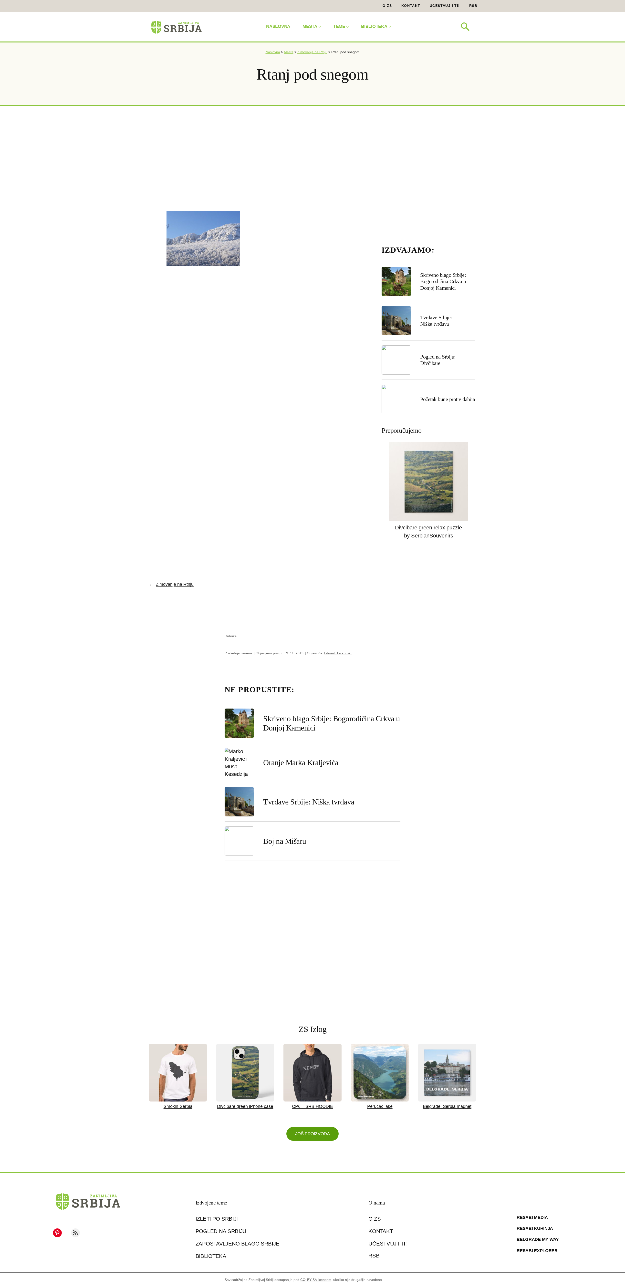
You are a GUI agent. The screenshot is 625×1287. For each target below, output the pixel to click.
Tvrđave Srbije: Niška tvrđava (436, 320)
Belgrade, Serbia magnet (447, 1106)
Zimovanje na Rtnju (175, 584)
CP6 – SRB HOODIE (312, 1106)
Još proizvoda (312, 1133)
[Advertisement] (312, 157)
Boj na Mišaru (284, 841)
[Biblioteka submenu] (389, 26)
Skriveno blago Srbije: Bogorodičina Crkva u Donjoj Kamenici (443, 281)
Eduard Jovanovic (338, 653)
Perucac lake (380, 1106)
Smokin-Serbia (178, 1106)
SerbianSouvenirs (432, 536)
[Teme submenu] (347, 26)
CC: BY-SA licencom (315, 1280)
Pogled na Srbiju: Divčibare (438, 360)
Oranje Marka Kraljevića (300, 762)
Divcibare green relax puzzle (428, 528)
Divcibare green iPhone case (245, 1106)
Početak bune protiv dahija (447, 399)
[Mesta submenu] (319, 26)
